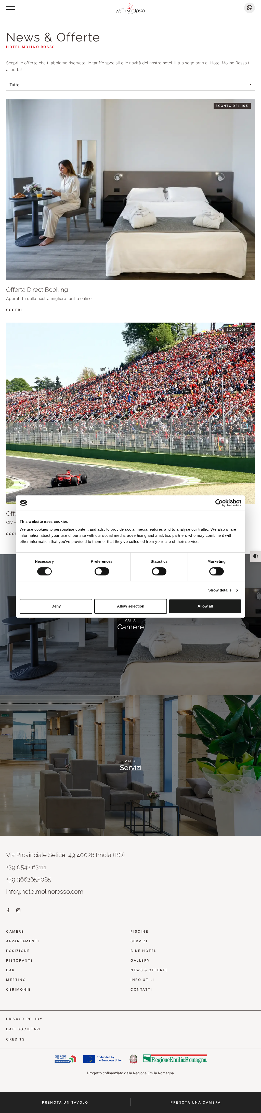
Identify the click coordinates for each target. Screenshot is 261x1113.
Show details (219, 590)
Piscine (139, 931)
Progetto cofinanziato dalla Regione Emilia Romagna (130, 1073)
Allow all (205, 606)
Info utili (142, 980)
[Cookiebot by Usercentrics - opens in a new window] (219, 503)
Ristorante (19, 960)
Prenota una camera (196, 1102)
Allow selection (130, 606)
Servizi (139, 941)
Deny (56, 606)
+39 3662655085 (28, 879)
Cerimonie (18, 989)
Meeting (16, 980)
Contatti (141, 989)
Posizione (18, 951)
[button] (10, 8)
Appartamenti (22, 941)
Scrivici (249, 8)
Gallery (140, 960)
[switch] (102, 571)
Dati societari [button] (23, 1029)
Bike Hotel (143, 951)
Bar (10, 970)
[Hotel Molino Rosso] (130, 9)
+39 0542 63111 (26, 867)
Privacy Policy (24, 1019)
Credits (15, 1039)
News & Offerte (149, 970)
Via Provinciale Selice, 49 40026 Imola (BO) (65, 854)
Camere (15, 931)
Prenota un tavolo (65, 1102)
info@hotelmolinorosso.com (44, 891)
